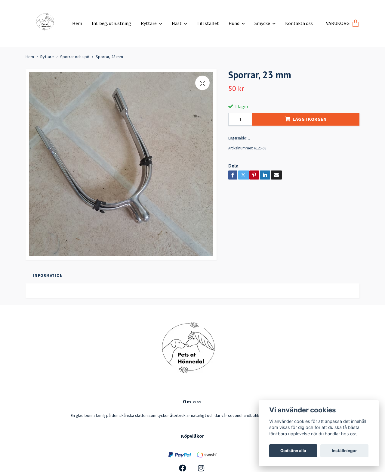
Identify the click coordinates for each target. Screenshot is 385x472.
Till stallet (208, 23)
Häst (177, 23)
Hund (234, 23)
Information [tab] (48, 275)
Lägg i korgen (310, 119)
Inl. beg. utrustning (111, 23)
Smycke (262, 23)
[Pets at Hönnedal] (46, 21)
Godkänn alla (293, 450)
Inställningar (344, 450)
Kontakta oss (299, 23)
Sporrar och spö (74, 56)
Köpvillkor (192, 436)
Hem (77, 23)
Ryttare (149, 23)
